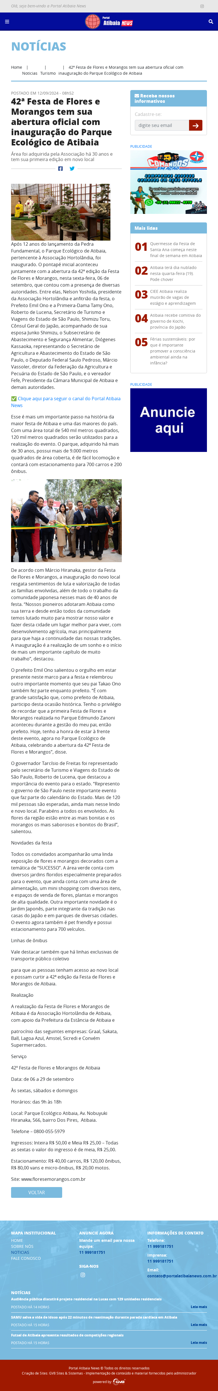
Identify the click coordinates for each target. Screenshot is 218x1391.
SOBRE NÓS (22, 1246)
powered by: (103, 1381)
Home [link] (16, 67)
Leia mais (199, 1306)
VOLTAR (36, 1192)
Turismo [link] (48, 73)
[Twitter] (72, 168)
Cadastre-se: (148, 114)
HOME (17, 1240)
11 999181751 (92, 1252)
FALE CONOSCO (26, 1258)
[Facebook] (60, 168)
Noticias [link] (29, 73)
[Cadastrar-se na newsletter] (195, 125)
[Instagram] (202, 6)
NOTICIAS (20, 1252)
